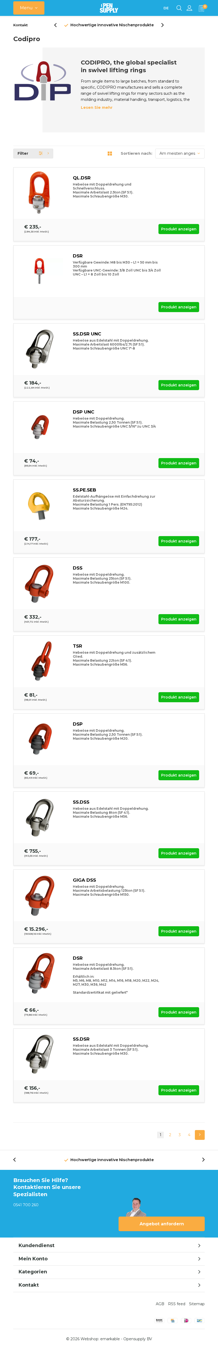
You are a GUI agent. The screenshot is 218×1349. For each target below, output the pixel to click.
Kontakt (20, 25)
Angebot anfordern (162, 1223)
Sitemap (197, 1303)
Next (200, 1135)
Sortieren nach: (136, 153)
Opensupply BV (137, 1339)
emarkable (110, 1339)
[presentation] (58, 25)
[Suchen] (179, 8)
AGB (160, 1303)
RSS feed (176, 1303)
